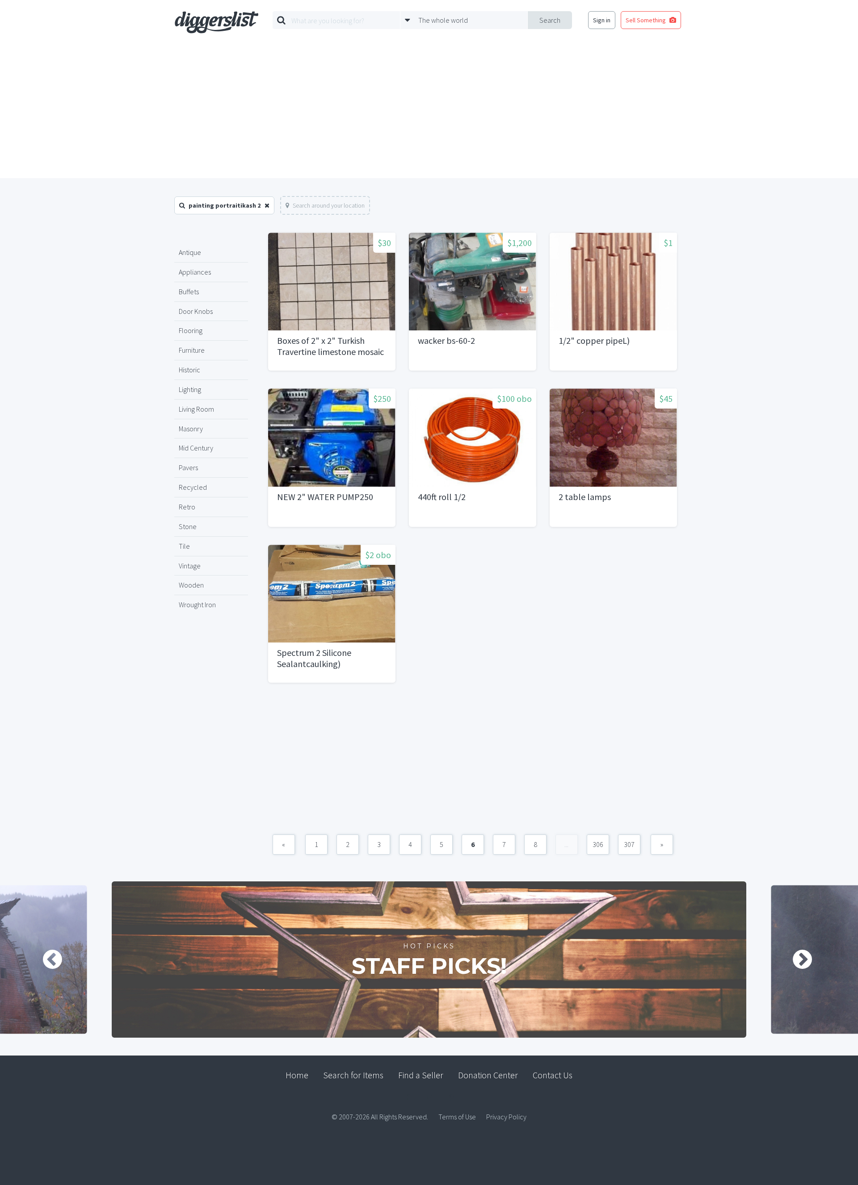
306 (598, 844)
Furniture (192, 350)
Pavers (188, 467)
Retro (187, 506)
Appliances (195, 271)
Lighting (190, 389)
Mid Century (196, 447)
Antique (190, 252)
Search (549, 20)
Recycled (193, 487)
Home (297, 1075)
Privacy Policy (506, 1116)
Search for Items (353, 1075)
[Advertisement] (429, 111)
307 (629, 844)
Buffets (189, 291)
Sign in (601, 20)
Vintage (190, 565)
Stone (188, 526)
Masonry (191, 428)
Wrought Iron (197, 604)
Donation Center (488, 1075)
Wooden (191, 584)
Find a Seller (420, 1075)
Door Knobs (196, 311)
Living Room (196, 409)
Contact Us (552, 1075)
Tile (184, 546)
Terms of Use (457, 1116)
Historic (189, 369)
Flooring (190, 330)
